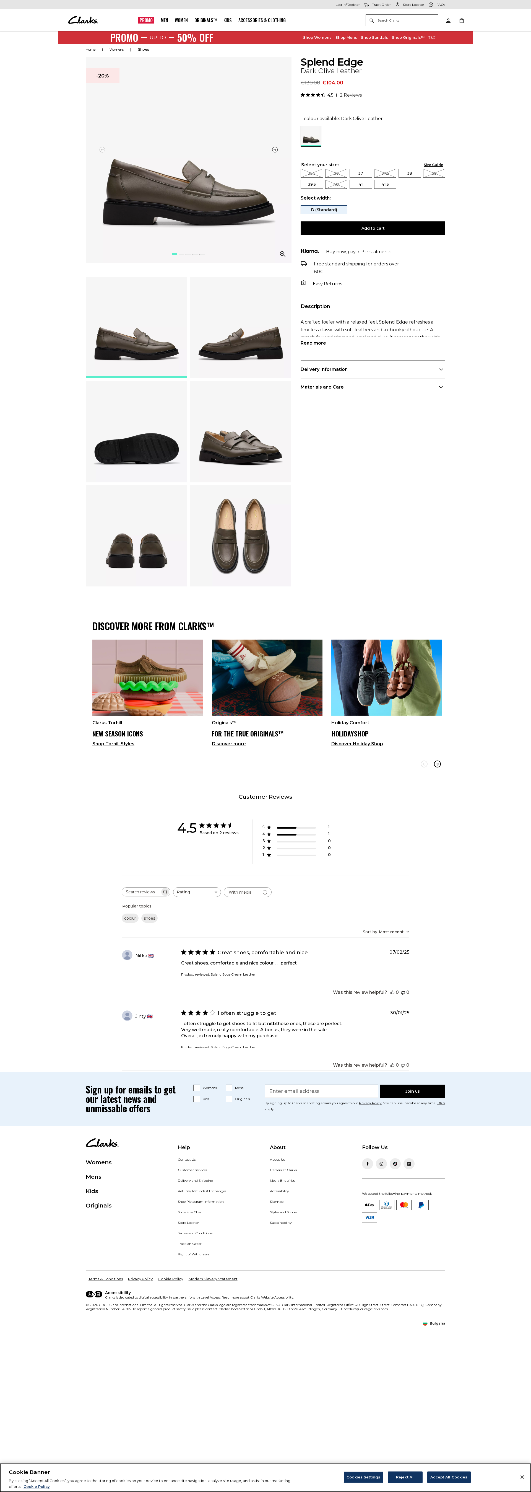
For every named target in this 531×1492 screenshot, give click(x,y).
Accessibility (279, 1191)
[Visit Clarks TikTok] (395, 1163)
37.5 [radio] (385, 173)
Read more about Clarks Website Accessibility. (258, 1297)
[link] (147, 695)
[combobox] (197, 892)
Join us (412, 1091)
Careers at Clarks (283, 1170)
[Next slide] (275, 150)
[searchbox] (141, 892)
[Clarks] (83, 20)
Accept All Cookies (448, 1477)
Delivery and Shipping (195, 1180)
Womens (317, 37)
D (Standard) (324, 209)
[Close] (522, 1477)
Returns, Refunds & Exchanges (202, 1191)
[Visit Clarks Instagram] (381, 1163)
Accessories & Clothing (262, 20)
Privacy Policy (370, 1103)
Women (181, 20)
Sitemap (276, 1201)
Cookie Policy (170, 1279)
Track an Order (190, 1244)
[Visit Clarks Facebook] (367, 1163)
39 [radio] (434, 173)
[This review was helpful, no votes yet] (392, 992)
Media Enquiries (282, 1180)
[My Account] (448, 20)
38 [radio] (409, 173)
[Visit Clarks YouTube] (409, 1163)
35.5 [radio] (312, 173)
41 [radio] (361, 184)
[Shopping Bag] (461, 20)
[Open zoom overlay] (282, 254)
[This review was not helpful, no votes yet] (403, 992)
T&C (432, 37)
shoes (143, 49)
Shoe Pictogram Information (201, 1201)
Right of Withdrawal (194, 1254)
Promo (146, 20)
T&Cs (441, 1103)
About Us (277, 1159)
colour (130, 918)
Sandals (374, 37)
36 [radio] (336, 173)
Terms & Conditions (105, 1279)
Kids (227, 20)
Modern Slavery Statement (213, 1279)
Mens (346, 37)
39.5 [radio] (312, 184)
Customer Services (192, 1170)
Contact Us (187, 1159)
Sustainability (281, 1223)
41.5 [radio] (385, 184)
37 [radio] (360, 173)
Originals (242, 1099)
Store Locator (188, 1223)
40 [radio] (336, 184)
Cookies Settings (363, 1477)
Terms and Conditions (195, 1233)
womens (117, 49)
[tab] (136, 327)
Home (90, 49)
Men (164, 20)
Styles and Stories (283, 1212)
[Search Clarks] (402, 21)
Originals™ (205, 20)
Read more (313, 343)
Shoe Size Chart (190, 1212)
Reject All (405, 1477)
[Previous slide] (424, 764)
